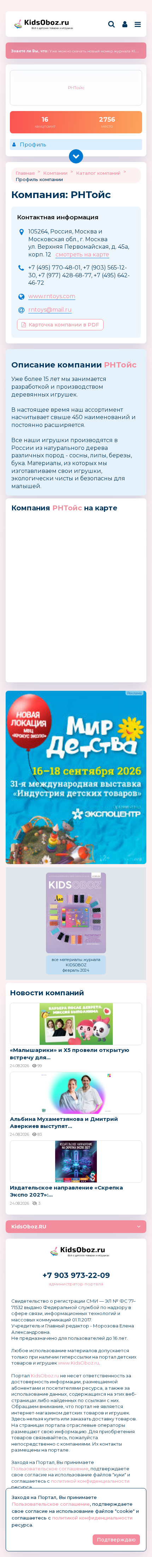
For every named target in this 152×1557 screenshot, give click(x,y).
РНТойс (120, 365)
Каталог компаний (98, 172)
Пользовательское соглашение (49, 1468)
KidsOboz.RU (28, 1226)
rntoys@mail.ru (50, 309)
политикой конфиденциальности (90, 1481)
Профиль (33, 144)
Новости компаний (47, 993)
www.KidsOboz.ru (78, 1363)
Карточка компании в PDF (64, 325)
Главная (25, 172)
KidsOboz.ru (45, 1375)
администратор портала (76, 1283)
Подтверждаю (116, 1539)
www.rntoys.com (51, 296)
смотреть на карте (82, 254)
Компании (55, 172)
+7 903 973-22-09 (76, 1275)
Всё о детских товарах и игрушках (50, 28)
